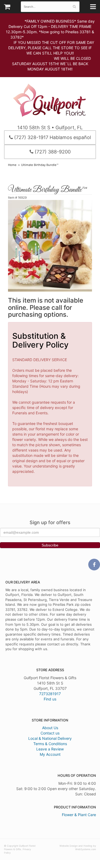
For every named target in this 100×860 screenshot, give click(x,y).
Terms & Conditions (50, 743)
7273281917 (50, 693)
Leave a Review (50, 749)
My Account (50, 754)
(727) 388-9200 (52, 152)
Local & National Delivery (50, 738)
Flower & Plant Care (79, 814)
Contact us (50, 733)
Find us (50, 699)
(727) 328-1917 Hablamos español (52, 137)
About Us (50, 727)
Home (12, 165)
